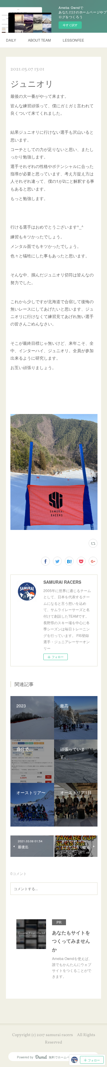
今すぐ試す (70, 25)
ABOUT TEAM (39, 40)
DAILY (11, 40)
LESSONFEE (73, 40)
